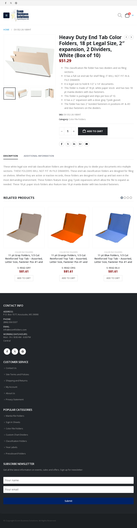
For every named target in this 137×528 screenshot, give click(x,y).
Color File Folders (77, 119)
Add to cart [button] (24, 278)
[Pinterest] (16, 3)
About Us (10, 393)
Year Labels (11, 447)
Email (86, 144)
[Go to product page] (24, 227)
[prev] (126, 37)
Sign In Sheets (13, 422)
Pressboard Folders (16, 453)
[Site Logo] (20, 15)
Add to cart (95, 131)
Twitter (68, 144)
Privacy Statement (15, 399)
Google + (80, 144)
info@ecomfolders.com (15, 329)
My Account (11, 387)
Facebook (61, 144)
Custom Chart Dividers (17, 434)
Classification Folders (16, 441)
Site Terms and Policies (17, 374)
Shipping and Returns (17, 380)
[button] (6, 15)
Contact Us (11, 368)
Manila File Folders (15, 415)
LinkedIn (74, 144)
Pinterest (22, 351)
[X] (11, 3)
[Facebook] (6, 3)
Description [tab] (10, 155)
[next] (131, 37)
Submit (68, 500)
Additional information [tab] (39, 155)
